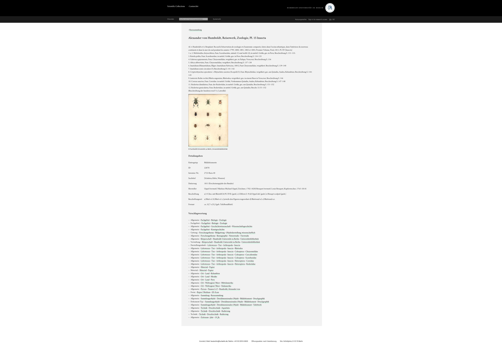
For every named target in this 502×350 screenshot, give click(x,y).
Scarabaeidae (251, 257)
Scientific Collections (176, 6)
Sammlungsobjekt (208, 298)
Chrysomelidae (252, 251)
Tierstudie (244, 235)
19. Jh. (217, 317)
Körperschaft (206, 238)
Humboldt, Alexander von (229, 288)
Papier (212, 266)
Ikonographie (222, 235)
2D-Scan (215, 292)
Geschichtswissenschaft (221, 226)
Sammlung (205, 295)
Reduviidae (250, 263)
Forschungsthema (206, 232)
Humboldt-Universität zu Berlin (226, 238)
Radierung (226, 310)
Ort (202, 273)
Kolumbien (215, 273)
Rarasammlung (195, 29)
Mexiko (214, 276)
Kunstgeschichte (218, 229)
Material (204, 266)
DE (334, 19)
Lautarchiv (193, 6)
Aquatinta (226, 307)
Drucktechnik (214, 307)
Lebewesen (212, 244)
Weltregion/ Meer (212, 282)
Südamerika (226, 285)
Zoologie (223, 219)
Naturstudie (234, 235)
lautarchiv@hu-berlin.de (219, 341)
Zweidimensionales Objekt (228, 298)
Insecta (237, 244)
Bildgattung (220, 232)
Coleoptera (239, 251)
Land (207, 273)
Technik (204, 307)
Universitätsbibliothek (249, 238)
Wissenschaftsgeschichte (242, 226)
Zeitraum (205, 317)
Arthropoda (228, 244)
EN (330, 19)
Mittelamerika (227, 282)
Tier (220, 244)
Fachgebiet (205, 219)
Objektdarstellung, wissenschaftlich (240, 232)
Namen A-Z (213, 288)
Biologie (214, 219)
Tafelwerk (257, 304)
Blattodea (239, 248)
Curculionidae (251, 254)
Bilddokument (246, 298)
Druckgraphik (259, 298)
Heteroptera (240, 260)
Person (203, 288)
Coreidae (250, 260)
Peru (213, 279)
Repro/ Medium (203, 292)
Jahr (211, 317)
